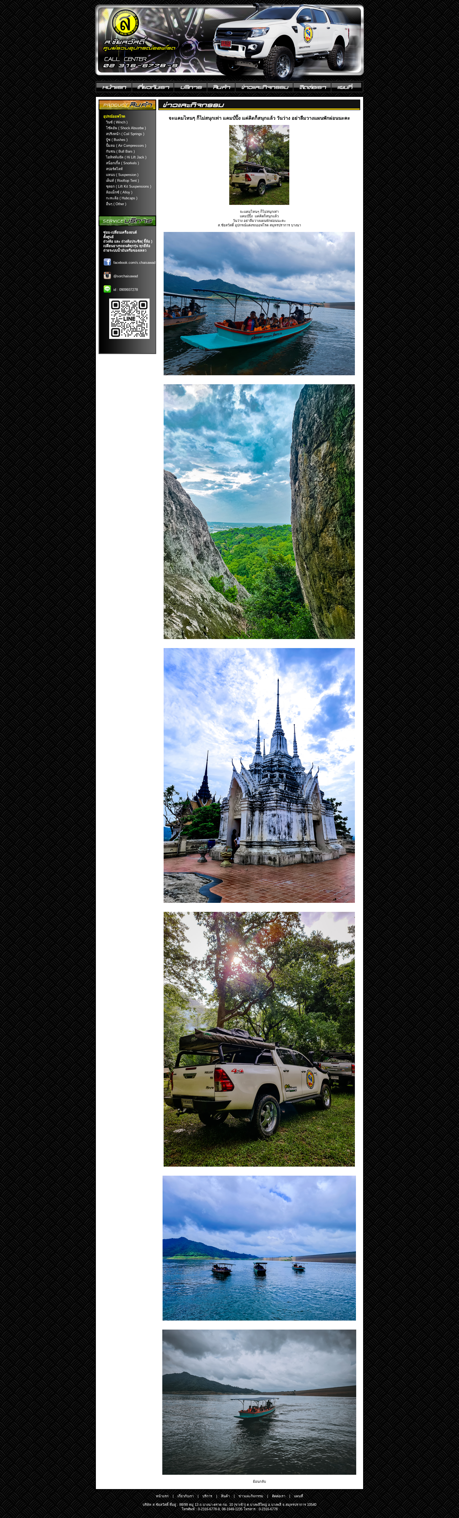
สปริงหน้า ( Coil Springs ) (125, 134)
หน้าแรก (162, 1496)
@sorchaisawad (125, 276)
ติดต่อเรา (278, 1496)
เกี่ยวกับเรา (185, 1496)
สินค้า (225, 1496)
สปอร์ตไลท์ (114, 169)
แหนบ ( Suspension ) (122, 175)
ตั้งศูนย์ (108, 237)
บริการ (207, 1496)
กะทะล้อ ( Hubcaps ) (121, 198)
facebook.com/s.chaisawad (134, 263)
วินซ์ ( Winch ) (117, 122)
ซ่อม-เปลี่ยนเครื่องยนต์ (120, 232)
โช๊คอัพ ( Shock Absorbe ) (126, 128)
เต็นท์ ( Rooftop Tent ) (122, 181)
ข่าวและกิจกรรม (251, 1496)
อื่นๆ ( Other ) (116, 204)
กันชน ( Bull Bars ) (120, 151)
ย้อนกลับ (259, 1482)
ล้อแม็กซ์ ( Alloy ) (119, 192)
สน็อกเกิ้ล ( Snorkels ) (122, 163)
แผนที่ (298, 1496)
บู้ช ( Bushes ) (117, 140)
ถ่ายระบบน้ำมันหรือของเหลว (124, 250)
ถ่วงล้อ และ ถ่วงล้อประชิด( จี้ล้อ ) (127, 241)
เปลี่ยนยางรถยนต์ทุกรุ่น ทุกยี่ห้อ (126, 246)
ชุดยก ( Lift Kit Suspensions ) (128, 186)
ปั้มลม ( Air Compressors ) (126, 146)
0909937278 (128, 290)
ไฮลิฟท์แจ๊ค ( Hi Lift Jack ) (126, 157)
